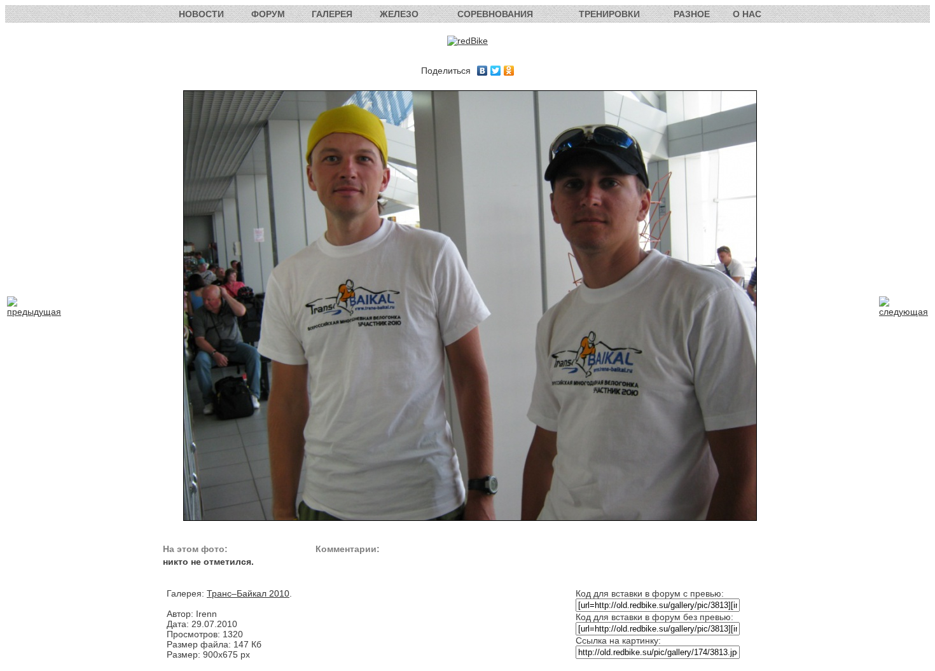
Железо (399, 14)
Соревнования (495, 14)
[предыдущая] (34, 312)
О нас (747, 14)
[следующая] (903, 312)
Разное (692, 14)
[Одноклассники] (509, 70)
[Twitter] (495, 70)
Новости (201, 14)
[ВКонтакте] (482, 70)
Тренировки (609, 14)
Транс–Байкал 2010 (248, 593)
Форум (268, 14)
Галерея (332, 14)
